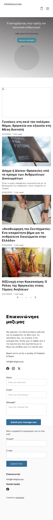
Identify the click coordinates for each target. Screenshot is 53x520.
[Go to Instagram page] (14, 368)
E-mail (9, 450)
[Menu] (47, 8)
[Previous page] (17, 297)
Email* (9, 390)
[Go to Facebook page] (9, 368)
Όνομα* (10, 439)
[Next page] (35, 297)
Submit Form (17, 464)
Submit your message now (23, 422)
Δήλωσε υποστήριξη (26, 40)
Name (9, 377)
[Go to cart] (41, 8)
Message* (11, 402)
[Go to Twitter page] (19, 368)
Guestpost (20, 497)
